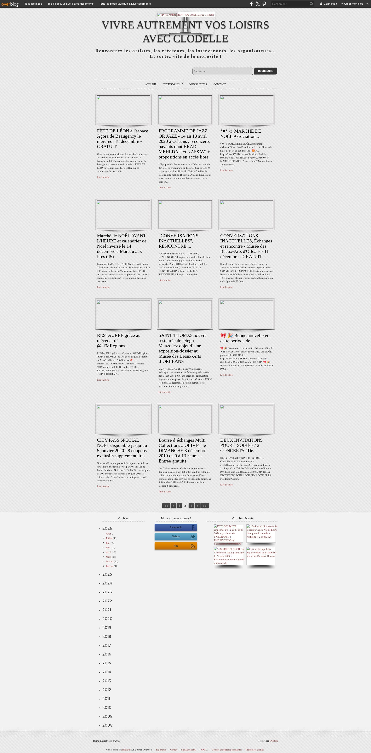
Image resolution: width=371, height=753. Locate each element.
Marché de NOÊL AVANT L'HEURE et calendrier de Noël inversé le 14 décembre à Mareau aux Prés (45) (121, 246)
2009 (107, 716)
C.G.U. (204, 749)
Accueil (151, 84)
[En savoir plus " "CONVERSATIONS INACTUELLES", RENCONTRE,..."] (185, 227)
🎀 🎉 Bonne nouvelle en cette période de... (244, 338)
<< (166, 505)
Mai (108, 547)
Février (109, 561)
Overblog (274, 740)
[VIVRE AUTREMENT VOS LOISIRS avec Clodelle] (185, 14)
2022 (107, 601)
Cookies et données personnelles (227, 749)
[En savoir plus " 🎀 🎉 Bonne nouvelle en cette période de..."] (246, 327)
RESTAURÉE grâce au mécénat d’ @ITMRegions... (118, 340)
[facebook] (251, 4)
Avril (108, 552)
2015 (106, 663)
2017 (106, 645)
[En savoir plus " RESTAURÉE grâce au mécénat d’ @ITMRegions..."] (123, 327)
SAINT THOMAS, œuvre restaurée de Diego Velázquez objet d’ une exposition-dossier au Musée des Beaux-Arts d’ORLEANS (183, 348)
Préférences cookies (255, 749)
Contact (220, 84)
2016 (106, 654)
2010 (106, 707)
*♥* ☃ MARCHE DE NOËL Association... (240, 134)
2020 (107, 618)
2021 (106, 609)
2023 (107, 592)
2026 (107, 528)
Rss (176, 545)
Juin (108, 543)
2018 (106, 636)
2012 (106, 689)
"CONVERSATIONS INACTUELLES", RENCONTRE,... (178, 241)
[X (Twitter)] (257, 4)
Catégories (170, 84)
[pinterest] (264, 4)
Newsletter (198, 84)
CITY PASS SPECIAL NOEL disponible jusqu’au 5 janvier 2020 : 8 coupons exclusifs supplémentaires (122, 448)
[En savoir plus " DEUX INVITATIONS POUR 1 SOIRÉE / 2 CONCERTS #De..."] (246, 432)
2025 (107, 574)
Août (108, 533)
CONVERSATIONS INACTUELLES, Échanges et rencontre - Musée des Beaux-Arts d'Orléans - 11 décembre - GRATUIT (246, 246)
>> (205, 505)
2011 (106, 698)
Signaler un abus (189, 749)
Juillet (109, 538)
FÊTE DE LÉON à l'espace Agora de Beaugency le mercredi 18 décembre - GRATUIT (122, 138)
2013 (106, 680)
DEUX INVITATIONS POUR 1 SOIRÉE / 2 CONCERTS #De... (241, 445)
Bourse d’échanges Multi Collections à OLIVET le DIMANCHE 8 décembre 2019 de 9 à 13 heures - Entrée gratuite (182, 450)
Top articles (161, 749)
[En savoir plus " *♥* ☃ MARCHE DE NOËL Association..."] (246, 123)
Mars (108, 556)
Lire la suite (103, 177)
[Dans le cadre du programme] (262, 556)
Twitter (176, 536)
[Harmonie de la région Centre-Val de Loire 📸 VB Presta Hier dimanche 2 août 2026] (262, 536)
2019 (106, 627)
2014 (106, 672)
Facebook (176, 527)
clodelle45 (125, 749)
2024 (107, 583)
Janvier (109, 566)
